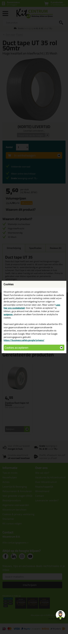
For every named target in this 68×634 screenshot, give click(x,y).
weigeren (8, 314)
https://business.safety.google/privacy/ (24, 340)
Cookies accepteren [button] (16, 347)
